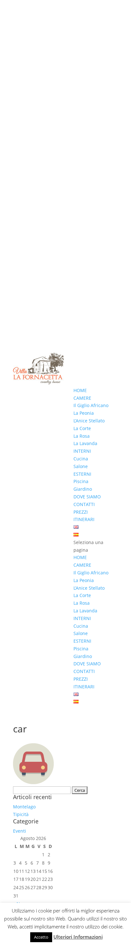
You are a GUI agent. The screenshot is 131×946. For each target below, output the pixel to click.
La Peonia (83, 413)
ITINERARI (83, 519)
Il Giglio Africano (90, 405)
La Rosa (81, 436)
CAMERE (82, 398)
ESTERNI (82, 474)
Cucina (80, 459)
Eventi (19, 831)
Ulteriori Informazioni (78, 937)
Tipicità (21, 814)
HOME (80, 390)
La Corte (82, 428)
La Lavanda (85, 443)
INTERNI (82, 451)
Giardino (82, 489)
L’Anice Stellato (89, 421)
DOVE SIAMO (87, 497)
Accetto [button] (41, 937)
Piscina (80, 481)
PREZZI (80, 512)
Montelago (24, 807)
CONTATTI (84, 504)
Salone (80, 466)
